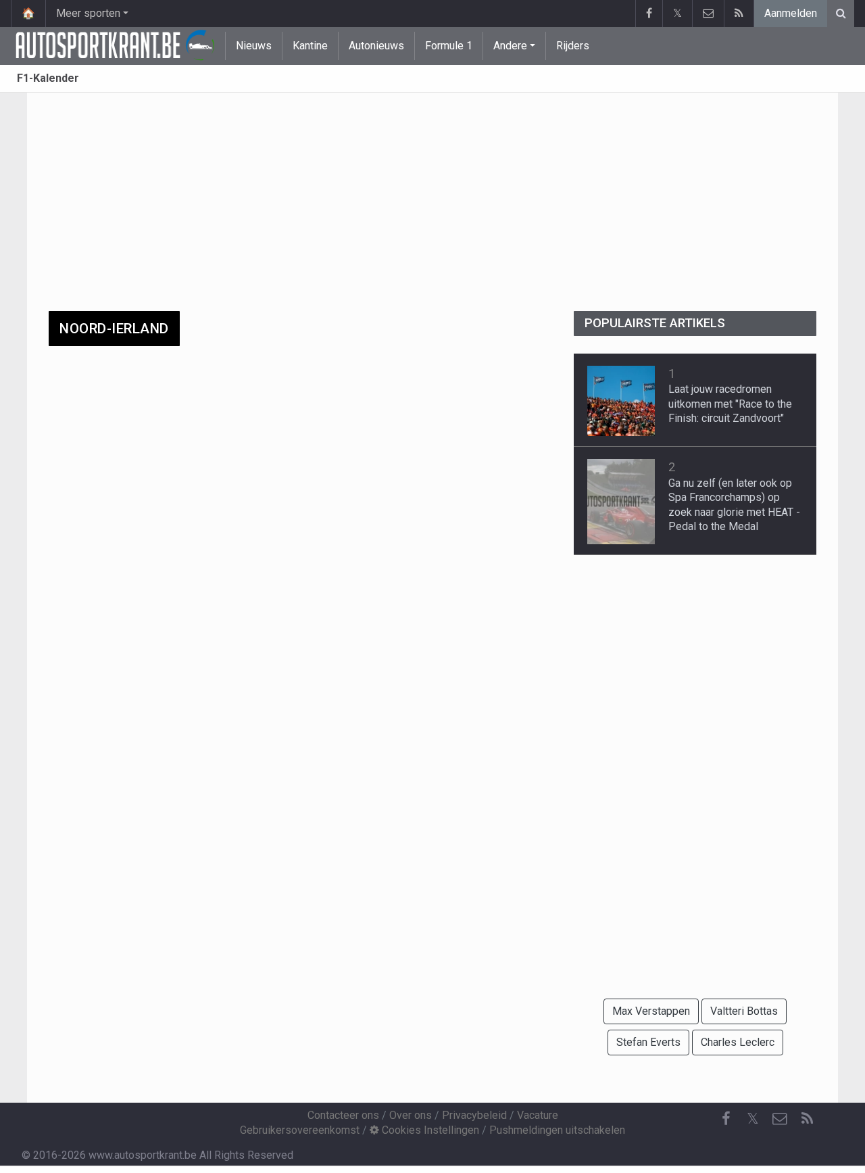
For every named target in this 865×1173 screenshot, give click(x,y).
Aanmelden (790, 13)
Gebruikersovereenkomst (300, 1130)
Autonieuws (376, 45)
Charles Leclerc (737, 1042)
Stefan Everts (648, 1042)
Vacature (537, 1115)
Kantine (310, 45)
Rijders (572, 45)
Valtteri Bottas (744, 1011)
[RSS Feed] (738, 13)
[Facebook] (648, 13)
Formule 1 (448, 45)
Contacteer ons (343, 1115)
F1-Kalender (48, 78)
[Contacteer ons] (708, 13)
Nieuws (254, 45)
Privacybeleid (474, 1115)
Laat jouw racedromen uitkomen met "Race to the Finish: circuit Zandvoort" (730, 404)
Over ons (410, 1115)
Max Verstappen (651, 1011)
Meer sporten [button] (88, 13)
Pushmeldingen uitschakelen (557, 1130)
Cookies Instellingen (429, 1130)
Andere (510, 45)
